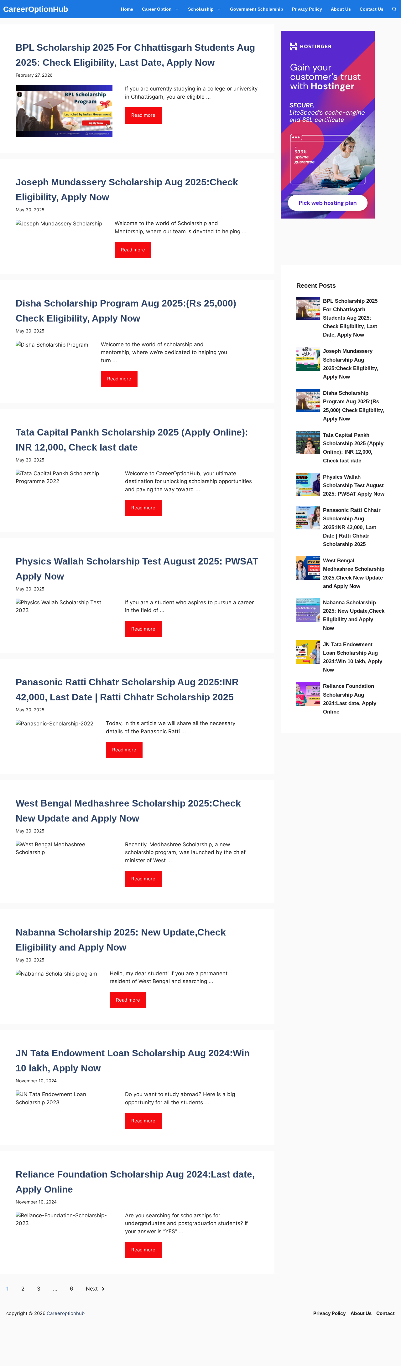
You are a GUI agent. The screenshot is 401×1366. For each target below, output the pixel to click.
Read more (143, 115)
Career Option (157, 9)
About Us (341, 9)
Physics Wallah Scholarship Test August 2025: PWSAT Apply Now (353, 485)
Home (127, 9)
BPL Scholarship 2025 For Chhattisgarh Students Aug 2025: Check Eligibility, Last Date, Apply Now (350, 318)
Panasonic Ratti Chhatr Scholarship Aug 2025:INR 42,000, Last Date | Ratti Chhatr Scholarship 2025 (352, 527)
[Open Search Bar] (394, 9)
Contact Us (371, 9)
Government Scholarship (256, 9)
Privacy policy (307, 9)
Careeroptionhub (66, 1313)
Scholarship (201, 9)
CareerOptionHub (35, 9)
